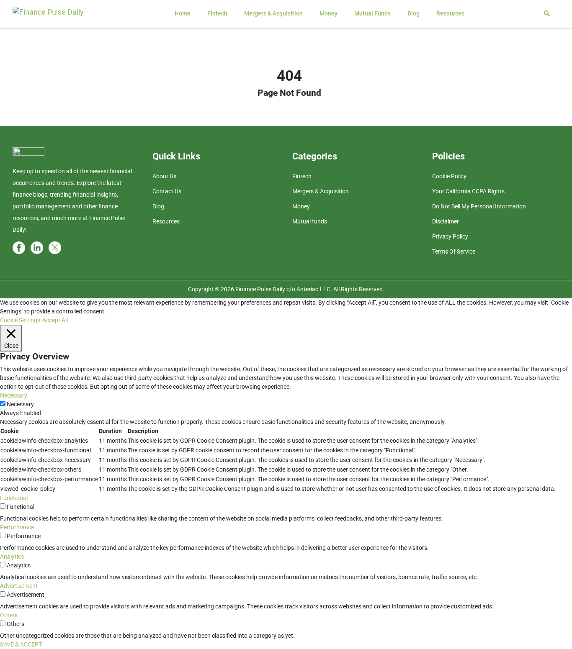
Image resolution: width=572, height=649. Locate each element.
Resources (450, 13)
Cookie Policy (449, 176)
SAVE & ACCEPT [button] (21, 644)
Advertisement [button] (19, 585)
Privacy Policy (450, 236)
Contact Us (166, 191)
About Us (164, 176)
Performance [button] (17, 527)
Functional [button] (14, 498)
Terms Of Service (453, 251)
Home (183, 13)
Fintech (217, 13)
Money (328, 13)
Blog (413, 13)
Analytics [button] (12, 556)
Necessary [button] (13, 395)
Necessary (20, 404)
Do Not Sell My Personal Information (479, 206)
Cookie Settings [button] (20, 320)
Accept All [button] (55, 320)
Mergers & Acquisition (273, 13)
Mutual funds (372, 13)
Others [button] (9, 615)
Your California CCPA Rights (468, 191)
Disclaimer (445, 221)
